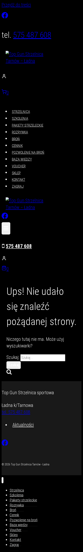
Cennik (17, 145)
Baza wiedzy (22, 159)
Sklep (16, 173)
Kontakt (18, 179)
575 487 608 (32, 35)
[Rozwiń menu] (6, 228)
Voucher (19, 166)
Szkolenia (20, 118)
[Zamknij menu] (2, 480)
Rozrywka (20, 132)
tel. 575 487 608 (16, 412)
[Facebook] (5, 15)
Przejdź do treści (16, 5)
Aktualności (23, 425)
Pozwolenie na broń (28, 152)
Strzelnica (21, 112)
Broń (16, 139)
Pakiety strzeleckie (27, 125)
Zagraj (18, 186)
